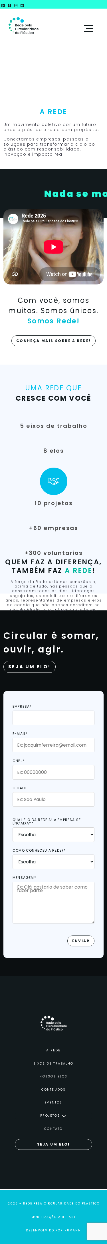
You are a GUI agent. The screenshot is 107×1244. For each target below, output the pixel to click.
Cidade (20, 788)
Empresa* (22, 707)
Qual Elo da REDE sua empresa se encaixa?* (47, 822)
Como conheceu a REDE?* (39, 851)
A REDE (53, 1050)
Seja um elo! (29, 666)
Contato (53, 1128)
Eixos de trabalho (53, 1063)
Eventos (53, 1102)
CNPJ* (19, 761)
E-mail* (20, 734)
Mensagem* (24, 878)
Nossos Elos (53, 1076)
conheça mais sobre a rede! (53, 340)
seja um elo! (53, 1144)
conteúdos (53, 1089)
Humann (72, 1230)
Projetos (50, 1115)
